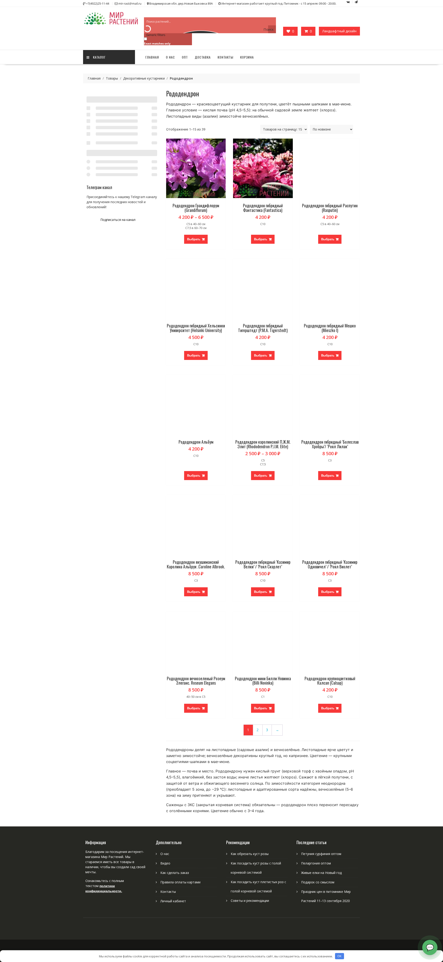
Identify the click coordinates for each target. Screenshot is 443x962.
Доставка (203, 57)
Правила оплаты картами (180, 882)
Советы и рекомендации (250, 900)
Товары (112, 78)
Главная (152, 57)
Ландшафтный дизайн (339, 31)
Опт (185, 57)
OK (339, 956)
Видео (165, 863)
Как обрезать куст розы (250, 854)
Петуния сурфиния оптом (321, 854)
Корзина (247, 57)
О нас (170, 57)
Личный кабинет (173, 901)
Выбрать (193, 239)
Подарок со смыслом (317, 882)
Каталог (99, 57)
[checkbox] (167, 41)
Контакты (225, 57)
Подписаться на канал (117, 219)
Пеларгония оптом (316, 863)
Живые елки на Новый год (321, 872)
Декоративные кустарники (144, 78)
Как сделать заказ (174, 872)
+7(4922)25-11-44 (97, 3)
